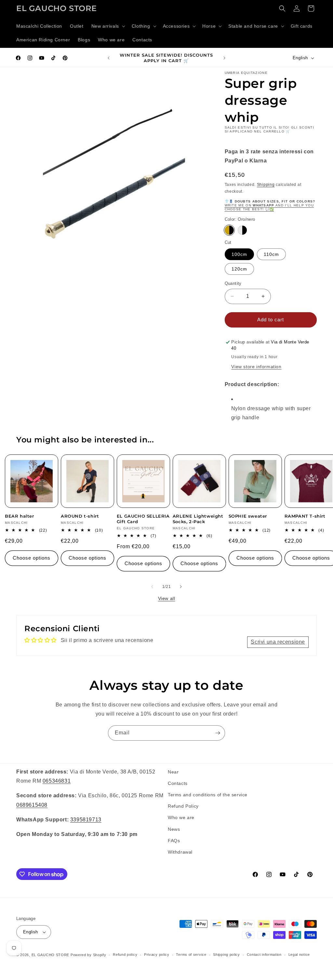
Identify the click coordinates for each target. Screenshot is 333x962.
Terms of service (191, 954)
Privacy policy (156, 954)
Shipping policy (226, 954)
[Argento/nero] (242, 230)
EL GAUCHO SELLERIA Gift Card (143, 518)
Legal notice (299, 954)
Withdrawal (180, 852)
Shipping (266, 184)
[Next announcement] (224, 58)
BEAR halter (19, 516)
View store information (256, 366)
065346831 (57, 781)
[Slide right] (181, 586)
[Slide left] (152, 586)
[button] (107, 26)
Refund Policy (183, 806)
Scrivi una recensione (278, 642)
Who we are (181, 817)
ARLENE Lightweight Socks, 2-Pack (198, 518)
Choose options (31, 558)
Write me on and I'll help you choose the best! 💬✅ (269, 207)
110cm (271, 254)
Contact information (264, 954)
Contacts (178, 783)
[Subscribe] (217, 733)
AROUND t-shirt (80, 516)
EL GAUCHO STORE (51, 955)
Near (173, 771)
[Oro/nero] (229, 230)
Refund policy (125, 954)
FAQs (174, 840)
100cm (239, 254)
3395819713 (85, 819)
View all (166, 598)
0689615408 (31, 805)
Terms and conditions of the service (207, 794)
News (174, 829)
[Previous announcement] (108, 58)
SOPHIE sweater (248, 516)
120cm (239, 269)
